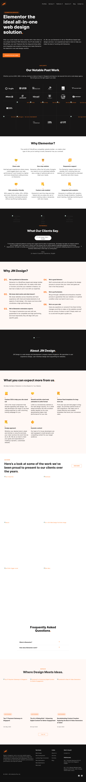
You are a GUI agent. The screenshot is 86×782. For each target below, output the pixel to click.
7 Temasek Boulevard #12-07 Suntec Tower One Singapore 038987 (72, 762)
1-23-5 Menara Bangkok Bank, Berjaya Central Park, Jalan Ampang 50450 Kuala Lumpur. (73, 769)
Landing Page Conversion (42, 758)
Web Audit (38, 765)
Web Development (40, 755)
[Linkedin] (82, 776)
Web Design (39, 753)
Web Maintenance (40, 762)
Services (54, 755)
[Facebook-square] (79, 776)
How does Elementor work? (28, 648)
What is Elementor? (25, 642)
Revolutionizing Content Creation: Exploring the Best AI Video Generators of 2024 (70, 720)
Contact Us (67, 753)
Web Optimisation (40, 760)
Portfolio (54, 758)
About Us (54, 753)
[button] (51, 4)
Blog (53, 760)
